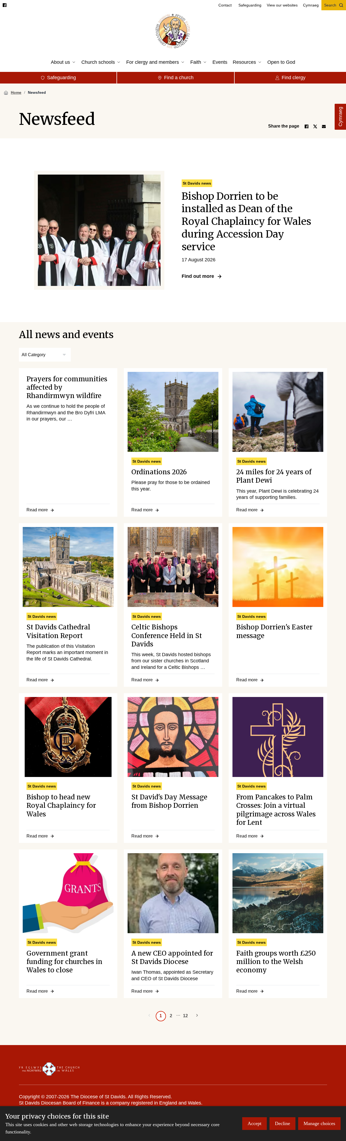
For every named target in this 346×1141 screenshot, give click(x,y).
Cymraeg (340, 117)
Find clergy (293, 77)
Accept (254, 1123)
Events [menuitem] (219, 62)
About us (60, 62)
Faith (195, 62)
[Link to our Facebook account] (4, 5)
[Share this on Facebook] (306, 126)
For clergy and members (152, 62)
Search (330, 5)
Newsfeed (37, 92)
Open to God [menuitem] (281, 62)
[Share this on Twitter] (315, 126)
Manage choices (319, 1123)
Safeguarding (249, 5)
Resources (244, 62)
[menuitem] (225, 5)
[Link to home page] (173, 31)
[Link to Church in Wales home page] (49, 1069)
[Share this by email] (324, 126)
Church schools (98, 62)
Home (16, 92)
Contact (225, 5)
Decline (282, 1123)
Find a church (179, 77)
